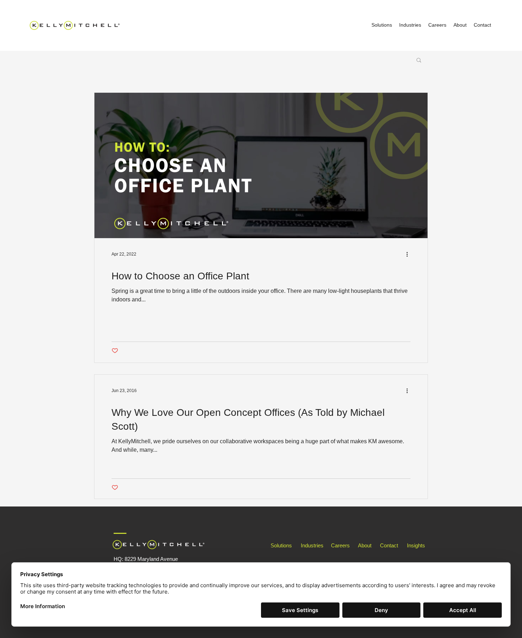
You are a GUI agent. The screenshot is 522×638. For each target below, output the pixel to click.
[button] (418, 60)
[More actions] (409, 254)
